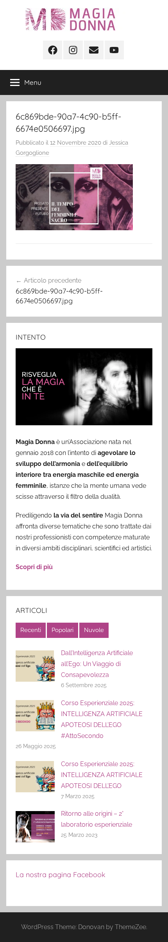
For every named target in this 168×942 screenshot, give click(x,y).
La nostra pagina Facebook (60, 874)
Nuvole (94, 630)
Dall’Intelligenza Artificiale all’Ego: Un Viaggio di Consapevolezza (97, 664)
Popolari (62, 630)
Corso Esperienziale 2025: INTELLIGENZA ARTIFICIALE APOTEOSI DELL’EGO (102, 775)
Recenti (30, 630)
